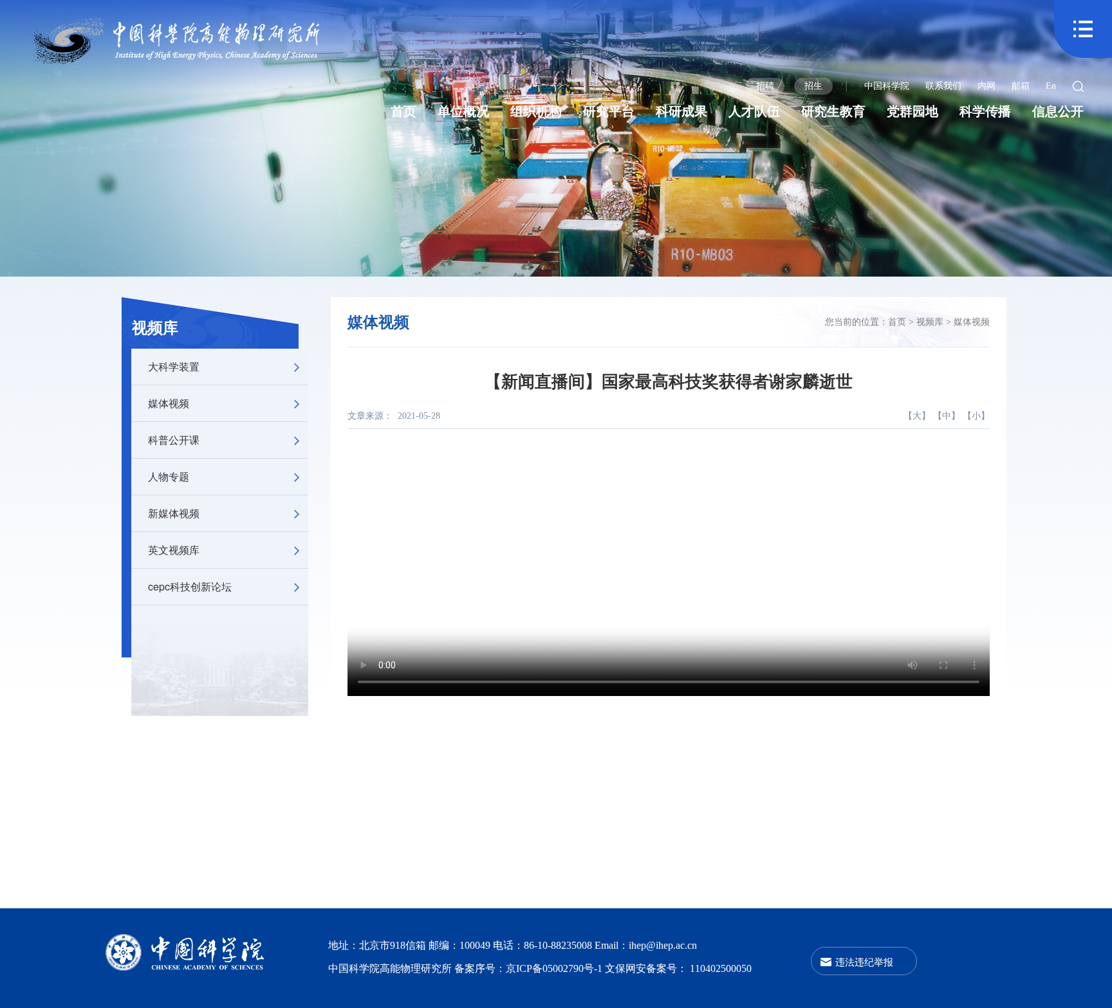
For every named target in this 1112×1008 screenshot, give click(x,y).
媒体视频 (168, 403)
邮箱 (1021, 86)
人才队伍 (754, 111)
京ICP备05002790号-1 (555, 968)
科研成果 (681, 111)
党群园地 (912, 111)
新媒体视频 (173, 513)
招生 (813, 86)
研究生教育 (833, 111)
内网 (987, 86)
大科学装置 (173, 366)
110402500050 (721, 968)
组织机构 (536, 111)
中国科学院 (886, 86)
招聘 (765, 86)
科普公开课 (173, 439)
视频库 (155, 328)
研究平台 (609, 111)
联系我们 (943, 86)
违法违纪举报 (864, 961)
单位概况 (463, 111)
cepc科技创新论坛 (190, 586)
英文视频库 (173, 549)
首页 (403, 111)
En (1051, 86)
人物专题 (168, 476)
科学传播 (985, 111)
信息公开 (1058, 111)
